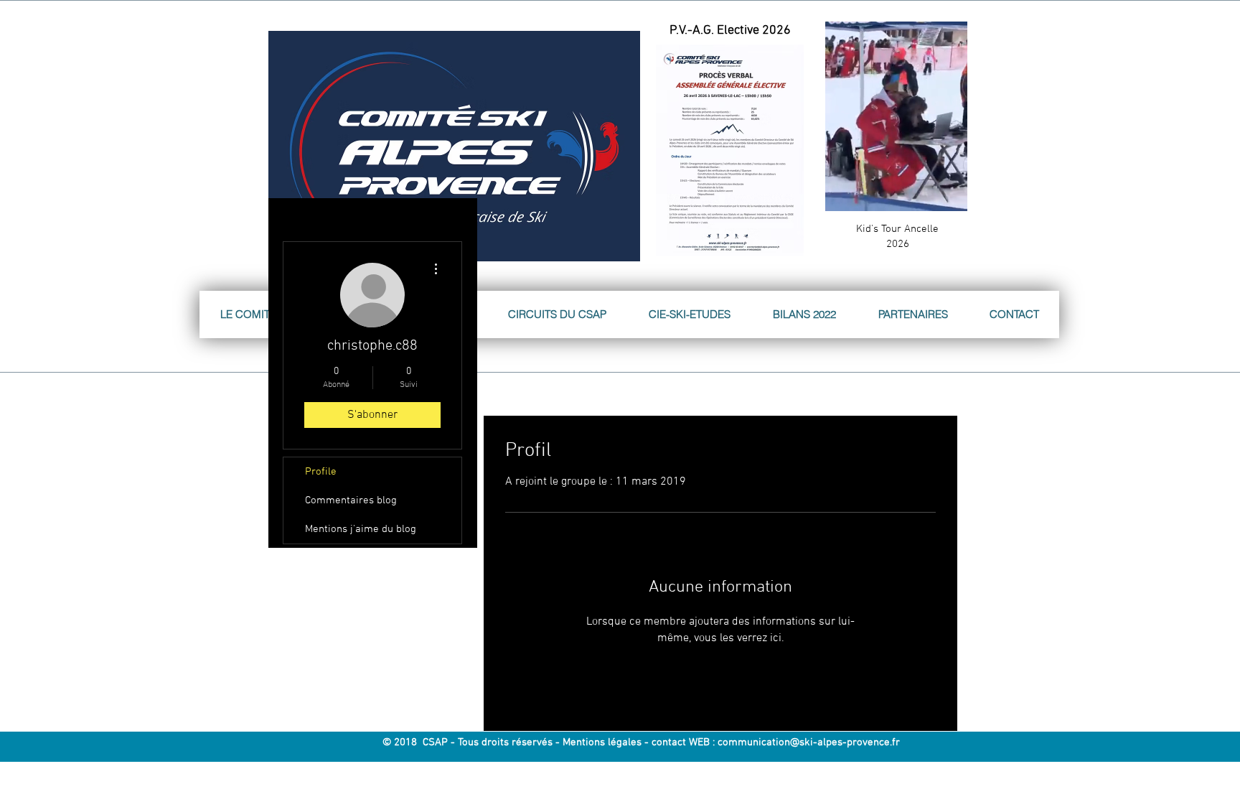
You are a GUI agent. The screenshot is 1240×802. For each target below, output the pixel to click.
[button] (949, 195)
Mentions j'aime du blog (360, 529)
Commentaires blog (351, 500)
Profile (321, 471)
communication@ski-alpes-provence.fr (809, 742)
